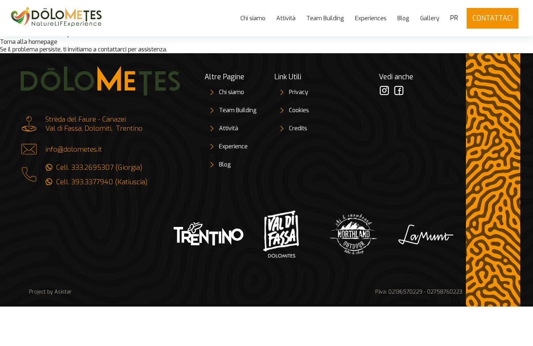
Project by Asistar (50, 291)
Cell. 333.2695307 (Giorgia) (99, 167)
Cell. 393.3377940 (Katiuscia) (102, 181)
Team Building (325, 18)
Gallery (429, 18)
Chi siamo (252, 18)
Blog (403, 18)
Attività (286, 18)
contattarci (112, 49)
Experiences (371, 18)
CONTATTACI (492, 18)
